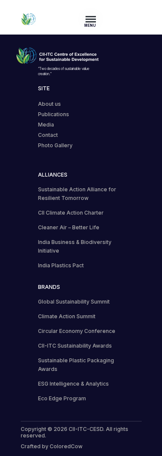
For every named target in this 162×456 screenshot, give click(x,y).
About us (49, 104)
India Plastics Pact (61, 265)
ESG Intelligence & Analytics (73, 383)
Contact (48, 135)
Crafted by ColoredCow (52, 446)
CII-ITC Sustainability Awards (75, 345)
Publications (53, 114)
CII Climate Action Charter (71, 212)
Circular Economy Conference (76, 331)
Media (46, 124)
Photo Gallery (55, 145)
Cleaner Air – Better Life (68, 227)
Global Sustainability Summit (74, 301)
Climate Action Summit (66, 316)
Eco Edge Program (62, 398)
